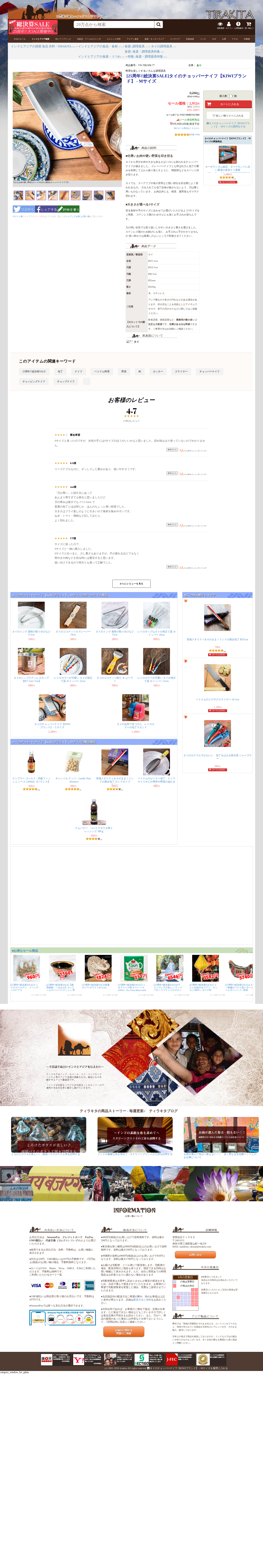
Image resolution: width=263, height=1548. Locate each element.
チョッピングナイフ (34, 381)
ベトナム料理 (101, 371)
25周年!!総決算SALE (34, 371)
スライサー (181, 371)
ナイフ (78, 371)
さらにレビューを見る (131, 583)
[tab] (19, 39)
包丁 (60, 371)
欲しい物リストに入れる (229, 115)
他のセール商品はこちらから (186, 128)
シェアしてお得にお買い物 (77, 216)
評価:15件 (194, 134)
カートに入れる (228, 182)
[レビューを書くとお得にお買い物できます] (68, 214)
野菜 (123, 371)
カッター (158, 371)
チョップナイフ (66, 381)
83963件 (251, 3)
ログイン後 (18, 216)
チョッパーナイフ (209, 371)
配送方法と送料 (142, 1299)
